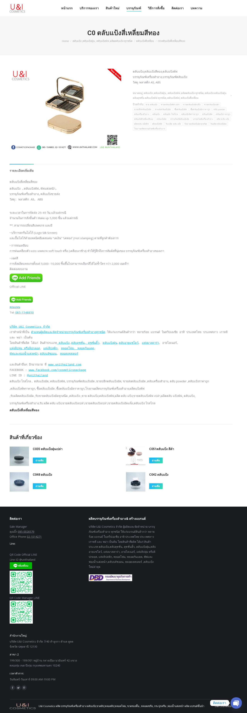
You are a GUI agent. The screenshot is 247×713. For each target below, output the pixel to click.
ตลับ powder (219, 109)
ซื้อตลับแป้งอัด (180, 109)
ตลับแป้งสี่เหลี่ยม (190, 98)
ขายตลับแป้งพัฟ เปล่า (170, 104)
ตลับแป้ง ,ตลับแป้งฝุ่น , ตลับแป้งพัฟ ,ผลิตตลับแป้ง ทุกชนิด (174, 93)
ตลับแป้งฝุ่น (110, 343)
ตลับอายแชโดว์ (128, 343)
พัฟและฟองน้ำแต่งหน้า (24, 354)
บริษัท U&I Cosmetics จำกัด (30, 327)
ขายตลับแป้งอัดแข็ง (191, 104)
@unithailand (37, 375)
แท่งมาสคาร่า (150, 343)
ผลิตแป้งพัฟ (157, 124)
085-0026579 (26, 531)
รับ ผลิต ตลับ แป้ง (173, 124)
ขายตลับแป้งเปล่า (212, 104)
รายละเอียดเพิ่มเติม (22, 170)
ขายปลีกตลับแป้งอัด (142, 109)
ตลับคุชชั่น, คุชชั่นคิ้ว (85, 343)
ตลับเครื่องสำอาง (141, 114)
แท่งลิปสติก (50, 348)
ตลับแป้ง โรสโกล (170, 114)
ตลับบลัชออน (48, 354)
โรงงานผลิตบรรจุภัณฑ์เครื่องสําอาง (149, 129)
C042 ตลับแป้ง (158, 474)
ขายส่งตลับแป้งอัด (163, 109)
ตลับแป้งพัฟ (173, 98)
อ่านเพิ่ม (40, 460)
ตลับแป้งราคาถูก (223, 114)
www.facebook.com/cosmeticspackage (57, 370)
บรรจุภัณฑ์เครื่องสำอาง (203, 119)
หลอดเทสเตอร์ (69, 354)
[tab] (22, 168)
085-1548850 (24, 312)
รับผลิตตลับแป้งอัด (219, 124)
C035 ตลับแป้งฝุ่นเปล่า (48, 449)
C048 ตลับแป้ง (42, 474)
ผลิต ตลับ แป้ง (223, 119)
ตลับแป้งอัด (162, 119)
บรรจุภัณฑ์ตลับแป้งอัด (179, 119)
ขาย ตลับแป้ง (151, 104)
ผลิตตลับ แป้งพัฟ (141, 124)
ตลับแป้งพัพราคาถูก (190, 114)
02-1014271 (34, 536)
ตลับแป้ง (156, 114)
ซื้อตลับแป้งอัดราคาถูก (200, 109)
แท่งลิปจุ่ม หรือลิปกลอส (25, 348)
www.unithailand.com (64, 364)
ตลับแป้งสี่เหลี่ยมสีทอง (143, 119)
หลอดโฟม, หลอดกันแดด (77, 348)
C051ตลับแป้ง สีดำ (161, 449)
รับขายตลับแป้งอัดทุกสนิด (195, 124)
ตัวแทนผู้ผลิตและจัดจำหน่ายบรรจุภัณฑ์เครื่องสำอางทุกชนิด (68, 332)
